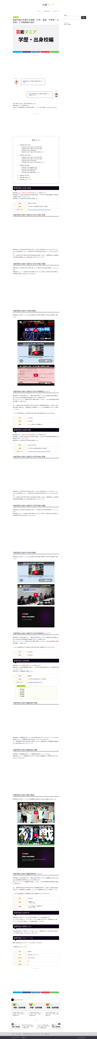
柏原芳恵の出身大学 (24, 175)
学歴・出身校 (16, 17)
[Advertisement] (36, 66)
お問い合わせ (47, 11)
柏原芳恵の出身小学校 (25, 145)
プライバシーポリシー (16, 1037)
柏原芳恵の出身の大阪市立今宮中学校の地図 (32, 158)
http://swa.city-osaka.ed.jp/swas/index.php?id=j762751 (39, 451)
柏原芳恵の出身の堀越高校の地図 (29, 169)
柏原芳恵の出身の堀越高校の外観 (29, 167)
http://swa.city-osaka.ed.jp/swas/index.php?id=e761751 (39, 209)
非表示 (38, 140)
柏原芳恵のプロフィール (25, 179)
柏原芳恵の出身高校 (24, 165)
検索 (65, 15)
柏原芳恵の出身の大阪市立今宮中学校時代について (33, 162)
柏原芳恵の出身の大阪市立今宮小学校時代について (33, 152)
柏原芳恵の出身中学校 (25, 155)
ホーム (39, 11)
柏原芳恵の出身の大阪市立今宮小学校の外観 (32, 147)
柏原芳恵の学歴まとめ (25, 177)
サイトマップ (56, 11)
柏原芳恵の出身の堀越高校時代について (31, 172)
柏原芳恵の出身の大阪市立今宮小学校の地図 (32, 148)
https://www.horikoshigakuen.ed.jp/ (35, 682)
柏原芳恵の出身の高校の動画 (28, 170)
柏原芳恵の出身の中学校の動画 (29, 160)
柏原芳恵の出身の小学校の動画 (29, 150)
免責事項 (23, 1037)
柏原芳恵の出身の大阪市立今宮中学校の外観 (32, 157)
